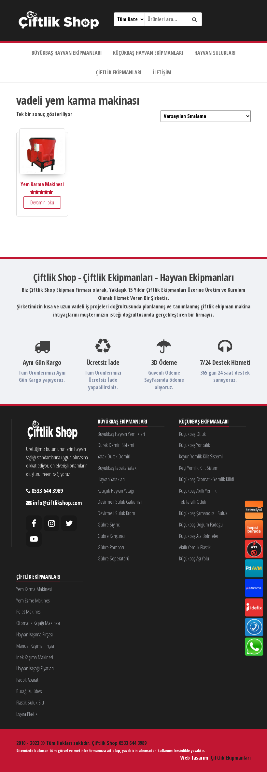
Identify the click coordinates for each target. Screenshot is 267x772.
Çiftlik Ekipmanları (119, 72)
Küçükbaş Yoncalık (194, 445)
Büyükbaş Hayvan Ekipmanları (67, 52)
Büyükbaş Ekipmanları (123, 422)
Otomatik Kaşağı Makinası (38, 623)
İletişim (162, 72)
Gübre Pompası (111, 547)
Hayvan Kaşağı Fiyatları (35, 668)
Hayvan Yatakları (111, 479)
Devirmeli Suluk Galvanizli (120, 501)
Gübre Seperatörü (113, 558)
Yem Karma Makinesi (34, 589)
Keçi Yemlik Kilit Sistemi (199, 467)
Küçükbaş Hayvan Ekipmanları (148, 52)
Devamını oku (42, 202)
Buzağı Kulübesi (29, 691)
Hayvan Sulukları (215, 52)
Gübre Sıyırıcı (109, 524)
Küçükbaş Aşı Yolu (194, 558)
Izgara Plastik (26, 714)
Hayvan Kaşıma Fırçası (34, 634)
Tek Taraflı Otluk (192, 501)
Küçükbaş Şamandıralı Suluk (203, 513)
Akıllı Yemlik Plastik (195, 547)
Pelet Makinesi (28, 611)
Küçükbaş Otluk (192, 434)
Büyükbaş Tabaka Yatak (117, 467)
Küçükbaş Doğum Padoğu (201, 524)
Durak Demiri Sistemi (116, 445)
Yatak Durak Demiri (114, 456)
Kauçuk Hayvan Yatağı (116, 490)
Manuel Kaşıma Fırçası (35, 645)
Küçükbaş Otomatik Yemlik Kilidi (206, 479)
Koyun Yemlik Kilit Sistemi (201, 456)
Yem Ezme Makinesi (33, 600)
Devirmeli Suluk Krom (116, 513)
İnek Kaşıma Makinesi (34, 657)
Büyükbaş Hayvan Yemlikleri (121, 434)
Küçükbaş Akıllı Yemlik (198, 490)
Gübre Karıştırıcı (111, 536)
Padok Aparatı (27, 679)
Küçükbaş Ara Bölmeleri (199, 536)
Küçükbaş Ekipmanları (204, 422)
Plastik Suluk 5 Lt (30, 702)
